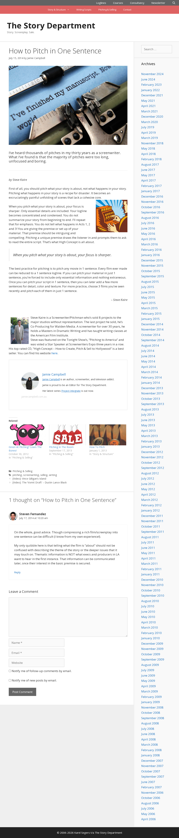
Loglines (101, 3)
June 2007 (148, 782)
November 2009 (152, 649)
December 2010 (152, 580)
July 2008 (147, 729)
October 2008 (150, 713)
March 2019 (149, 138)
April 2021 (148, 106)
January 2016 (150, 255)
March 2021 (149, 111)
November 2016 (152, 202)
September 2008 (152, 718)
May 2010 (148, 617)
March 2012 (149, 500)
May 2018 (148, 148)
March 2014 (149, 372)
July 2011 (147, 542)
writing (53, 475)
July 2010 (147, 606)
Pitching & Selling (107, 9)
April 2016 (148, 239)
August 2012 (150, 473)
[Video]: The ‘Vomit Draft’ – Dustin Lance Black (40, 482)
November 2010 (152, 585)
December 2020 (152, 116)
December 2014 (152, 324)
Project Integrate (71, 390)
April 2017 (148, 180)
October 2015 (150, 271)
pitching (17, 475)
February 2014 (151, 377)
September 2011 (152, 532)
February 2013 (151, 441)
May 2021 (148, 101)
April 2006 (148, 819)
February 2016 (151, 250)
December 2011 (152, 516)
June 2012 (148, 484)
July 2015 (147, 287)
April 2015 (148, 303)
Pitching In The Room (61, 447)
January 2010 (150, 638)
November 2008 (152, 707)
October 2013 (150, 399)
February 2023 (151, 85)
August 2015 (150, 282)
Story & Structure (57, 9)
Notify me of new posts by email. (34, 680)
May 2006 (148, 814)
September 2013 (152, 404)
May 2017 (148, 175)
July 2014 (147, 351)
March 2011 (149, 564)
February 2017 (151, 186)
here (54, 353)
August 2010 (150, 601)
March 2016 (149, 244)
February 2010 (151, 633)
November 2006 (152, 793)
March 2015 (149, 308)
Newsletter (158, 3)
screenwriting (31, 475)
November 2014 (152, 329)
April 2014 (148, 367)
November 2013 (152, 393)
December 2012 (152, 452)
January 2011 (150, 574)
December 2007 (152, 761)
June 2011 (148, 548)
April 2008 (148, 739)
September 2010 (152, 596)
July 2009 (147, 670)
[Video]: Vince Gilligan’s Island (29, 478)
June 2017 (148, 170)
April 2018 (148, 154)
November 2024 (152, 74)
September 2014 (152, 340)
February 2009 (151, 697)
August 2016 (150, 218)
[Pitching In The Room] (67, 434)
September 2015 (152, 276)
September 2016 (152, 212)
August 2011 (150, 537)
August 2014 (150, 345)
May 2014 (148, 361)
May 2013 (148, 425)
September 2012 (152, 468)
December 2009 (152, 644)
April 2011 (148, 558)
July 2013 (147, 415)
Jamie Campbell (51, 379)
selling (44, 475)
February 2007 (151, 787)
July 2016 (147, 223)
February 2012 (151, 505)
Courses (118, 3)
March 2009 (149, 691)
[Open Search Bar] (174, 3)
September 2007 (152, 776)
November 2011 (152, 521)
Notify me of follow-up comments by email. (42, 671)
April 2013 (148, 431)
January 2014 (150, 383)
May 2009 (148, 681)
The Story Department (51, 25)
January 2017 (150, 191)
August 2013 (150, 409)
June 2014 (148, 356)
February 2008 (151, 750)
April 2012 (148, 494)
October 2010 (150, 590)
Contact (127, 9)
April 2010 (148, 622)
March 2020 (149, 122)
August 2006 (150, 803)
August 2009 (150, 665)
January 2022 (150, 90)
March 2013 (149, 436)
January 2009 (150, 702)
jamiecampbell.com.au (34, 396)
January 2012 (150, 510)
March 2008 (149, 745)
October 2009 (150, 654)
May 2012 (148, 489)
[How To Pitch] (107, 434)
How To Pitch (97, 447)
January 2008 (150, 755)
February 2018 (151, 159)
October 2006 (150, 798)
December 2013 (152, 388)
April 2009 (148, 686)
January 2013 (150, 446)
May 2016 (148, 234)
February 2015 (151, 314)
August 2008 (150, 723)
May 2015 (148, 297)
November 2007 (152, 766)
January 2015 (150, 319)
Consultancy (137, 3)
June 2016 (148, 228)
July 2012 (147, 478)
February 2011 (151, 569)
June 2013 (148, 420)
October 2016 (150, 207)
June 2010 (148, 612)
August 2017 (150, 164)
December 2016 (152, 196)
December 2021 (152, 95)
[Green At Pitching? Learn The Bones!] (27, 434)
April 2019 (148, 133)
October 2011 (150, 526)
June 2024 (148, 79)
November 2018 (152, 143)
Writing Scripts (83, 9)
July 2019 (147, 127)
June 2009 (148, 675)
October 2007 (150, 771)
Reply (17, 572)
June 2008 (148, 734)
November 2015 (152, 266)
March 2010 (149, 627)
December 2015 (152, 260)
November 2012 (152, 457)
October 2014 (150, 335)
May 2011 (148, 553)
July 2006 (147, 808)
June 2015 (148, 292)
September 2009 (152, 659)
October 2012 (150, 463)
